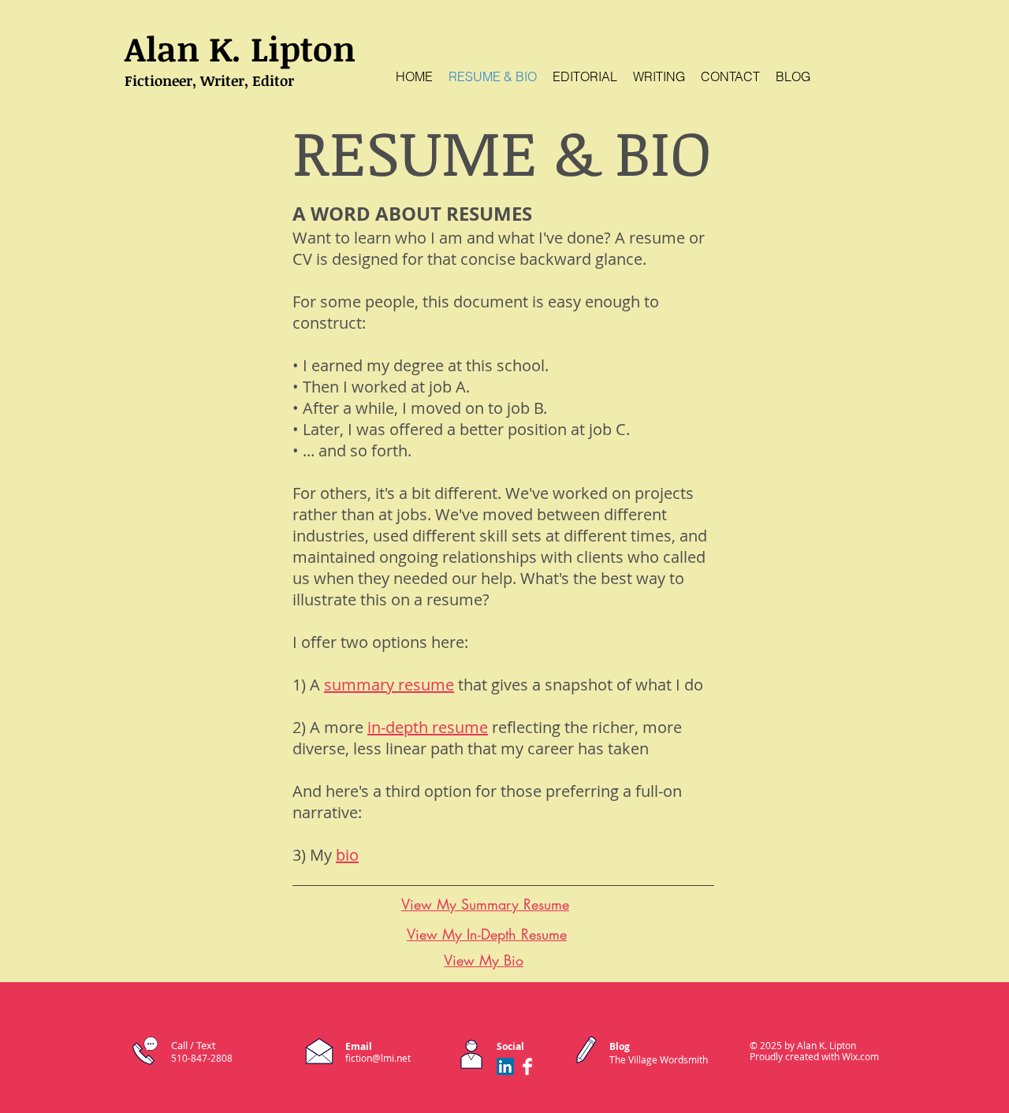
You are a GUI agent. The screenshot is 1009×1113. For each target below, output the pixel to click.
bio (347, 854)
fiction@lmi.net (378, 1058)
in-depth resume (427, 727)
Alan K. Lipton (240, 48)
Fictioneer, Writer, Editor (209, 80)
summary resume (389, 684)
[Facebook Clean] (527, 1066)
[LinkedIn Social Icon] (505, 1066)
